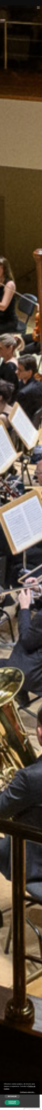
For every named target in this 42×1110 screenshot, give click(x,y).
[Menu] (38, 7)
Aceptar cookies (12, 1102)
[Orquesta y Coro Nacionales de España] (11, 8)
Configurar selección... (27, 1092)
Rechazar (12, 1096)
